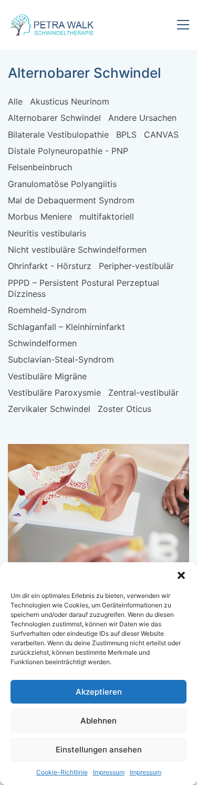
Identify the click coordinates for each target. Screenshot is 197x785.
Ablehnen (98, 721)
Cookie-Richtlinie (62, 772)
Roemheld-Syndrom (47, 310)
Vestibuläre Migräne (47, 376)
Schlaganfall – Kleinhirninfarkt (66, 327)
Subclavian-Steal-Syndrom (61, 359)
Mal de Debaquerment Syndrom (71, 200)
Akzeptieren (99, 692)
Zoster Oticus (124, 409)
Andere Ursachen (142, 117)
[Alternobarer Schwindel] (98, 519)
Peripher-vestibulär (136, 266)
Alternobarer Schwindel (54, 117)
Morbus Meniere (40, 216)
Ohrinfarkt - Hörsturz (49, 266)
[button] (181, 575)
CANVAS (161, 134)
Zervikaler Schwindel (49, 409)
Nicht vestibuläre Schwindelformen (77, 249)
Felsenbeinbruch (40, 167)
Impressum (109, 772)
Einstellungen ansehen (99, 750)
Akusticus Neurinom (69, 101)
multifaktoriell (106, 216)
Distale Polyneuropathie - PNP (68, 151)
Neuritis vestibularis (47, 233)
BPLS (126, 134)
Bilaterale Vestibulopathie (58, 134)
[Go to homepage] (53, 24)
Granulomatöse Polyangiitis (62, 184)
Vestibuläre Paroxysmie (54, 392)
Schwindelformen (42, 343)
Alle (15, 101)
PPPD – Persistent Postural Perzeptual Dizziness (83, 288)
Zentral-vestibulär (143, 392)
